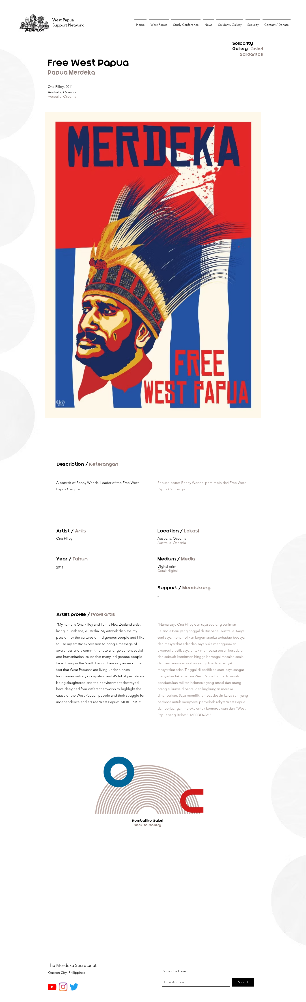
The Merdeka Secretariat (72, 965)
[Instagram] (63, 987)
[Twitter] (74, 987)
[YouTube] (52, 987)
